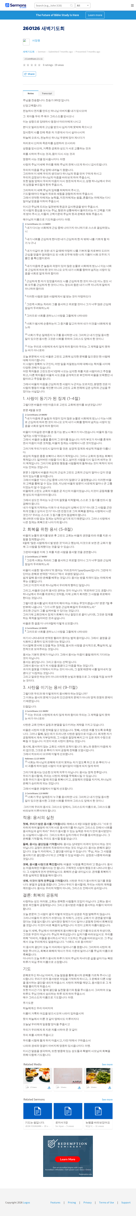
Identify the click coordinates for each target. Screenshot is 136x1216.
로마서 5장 (61, 1122)
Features (55, 1202)
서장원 (36, 40)
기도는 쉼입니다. (35, 1122)
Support (126, 1202)
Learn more (95, 15)
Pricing (72, 1202)
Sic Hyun (59, 1126)
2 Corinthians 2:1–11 (33, 58)
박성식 (89, 1126)
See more (107, 1064)
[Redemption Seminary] (68, 1156)
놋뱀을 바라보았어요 (98, 1122)
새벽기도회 (29, 51)
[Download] (49, 1087)
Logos (26, 1202)
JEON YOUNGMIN (33, 1126)
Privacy (87, 1202)
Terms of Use (106, 1202)
